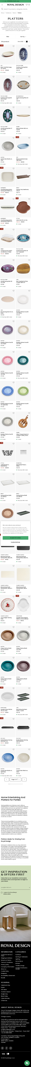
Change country (6, 1016)
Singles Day (4, 994)
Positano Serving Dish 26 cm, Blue (22, 68)
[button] (27, 5)
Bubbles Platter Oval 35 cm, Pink (7, 373)
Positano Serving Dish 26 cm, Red (6, 98)
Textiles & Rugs (20, 965)
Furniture (18, 954)
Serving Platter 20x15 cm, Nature (6, 496)
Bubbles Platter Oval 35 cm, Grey (7, 435)
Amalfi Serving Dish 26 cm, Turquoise (22, 251)
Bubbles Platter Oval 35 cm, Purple (7, 343)
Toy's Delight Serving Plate (6, 618)
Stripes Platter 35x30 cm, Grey (21, 649)
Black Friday (4, 996)
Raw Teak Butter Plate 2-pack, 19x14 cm (22, 282)
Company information (7, 966)
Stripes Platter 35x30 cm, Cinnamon (6, 649)
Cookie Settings (15, 542)
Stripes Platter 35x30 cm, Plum (21, 679)
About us (3, 969)
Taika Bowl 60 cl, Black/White (5, 465)
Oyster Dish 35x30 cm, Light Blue (6, 771)
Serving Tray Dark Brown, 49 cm (22, 190)
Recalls (3, 977)
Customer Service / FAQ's (7, 955)
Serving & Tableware (22, 956)
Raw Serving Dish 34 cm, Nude (7, 312)
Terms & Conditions (7, 962)
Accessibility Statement (8, 975)
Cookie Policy (5, 971)
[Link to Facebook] (6, 1048)
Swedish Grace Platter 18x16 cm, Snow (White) (22, 618)
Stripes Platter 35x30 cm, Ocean (6, 679)
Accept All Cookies (15, 538)
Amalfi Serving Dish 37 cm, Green (6, 129)
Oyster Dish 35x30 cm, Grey (6, 159)
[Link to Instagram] (10, 1048)
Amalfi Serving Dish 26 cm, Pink (6, 282)
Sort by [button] (22, 36)
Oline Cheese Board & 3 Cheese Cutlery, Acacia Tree (22, 435)
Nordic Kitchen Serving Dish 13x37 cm (6, 740)
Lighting (18, 959)
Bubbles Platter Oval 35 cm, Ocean (22, 373)
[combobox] (23, 37)
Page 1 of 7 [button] (15, 779)
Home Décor (19, 961)
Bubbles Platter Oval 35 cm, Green (22, 404)
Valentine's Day (5, 985)
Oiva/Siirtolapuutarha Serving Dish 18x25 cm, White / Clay (6, 190)
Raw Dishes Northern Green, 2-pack (21, 710)
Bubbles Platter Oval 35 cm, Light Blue (7, 404)
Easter (3, 987)
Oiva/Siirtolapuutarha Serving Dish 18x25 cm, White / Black (6, 221)
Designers (4, 973)
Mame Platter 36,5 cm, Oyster (22, 129)
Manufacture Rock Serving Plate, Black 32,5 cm (22, 557)
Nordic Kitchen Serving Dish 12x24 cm (22, 740)
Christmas (4, 1000)
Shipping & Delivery (6, 958)
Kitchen (18, 963)
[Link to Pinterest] (2, 1048)
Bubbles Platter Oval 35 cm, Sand (22, 343)
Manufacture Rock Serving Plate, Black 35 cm (6, 557)
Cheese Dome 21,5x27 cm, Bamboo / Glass (6, 251)
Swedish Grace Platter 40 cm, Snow (6, 710)
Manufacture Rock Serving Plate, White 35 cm (6, 588)
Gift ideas (4, 989)
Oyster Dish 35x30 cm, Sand (22, 771)
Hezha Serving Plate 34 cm (22, 98)
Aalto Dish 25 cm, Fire (21, 220)
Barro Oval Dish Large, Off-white (6, 68)
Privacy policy (5, 964)
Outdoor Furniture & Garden (21, 968)
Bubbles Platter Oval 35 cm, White (22, 312)
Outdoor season (6, 991)
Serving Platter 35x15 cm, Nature (21, 496)
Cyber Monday (5, 998)
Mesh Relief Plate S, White (21, 465)
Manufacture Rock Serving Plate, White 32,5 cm (21, 588)
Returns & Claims (6, 960)
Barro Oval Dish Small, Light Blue (21, 159)
